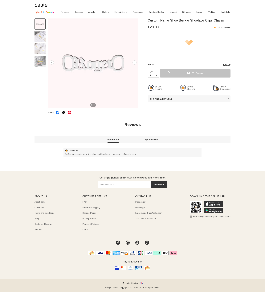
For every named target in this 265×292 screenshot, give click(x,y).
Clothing (105, 12)
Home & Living (121, 12)
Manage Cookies (111, 288)
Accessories (138, 12)
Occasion (79, 12)
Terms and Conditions (45, 213)
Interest (173, 12)
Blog (37, 218)
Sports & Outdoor (157, 12)
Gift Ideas (186, 12)
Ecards (199, 12)
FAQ (84, 202)
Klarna (85, 229)
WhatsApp (140, 207)
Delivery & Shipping (91, 207)
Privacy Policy (89, 218)
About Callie (40, 202)
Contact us (39, 207)
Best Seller (225, 12)
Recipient (65, 12)
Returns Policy (89, 213)
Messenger (140, 202)
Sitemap (38, 229)
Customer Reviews (43, 224)
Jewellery (92, 12)
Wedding (211, 12)
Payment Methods (90, 224)
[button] (134, 62)
